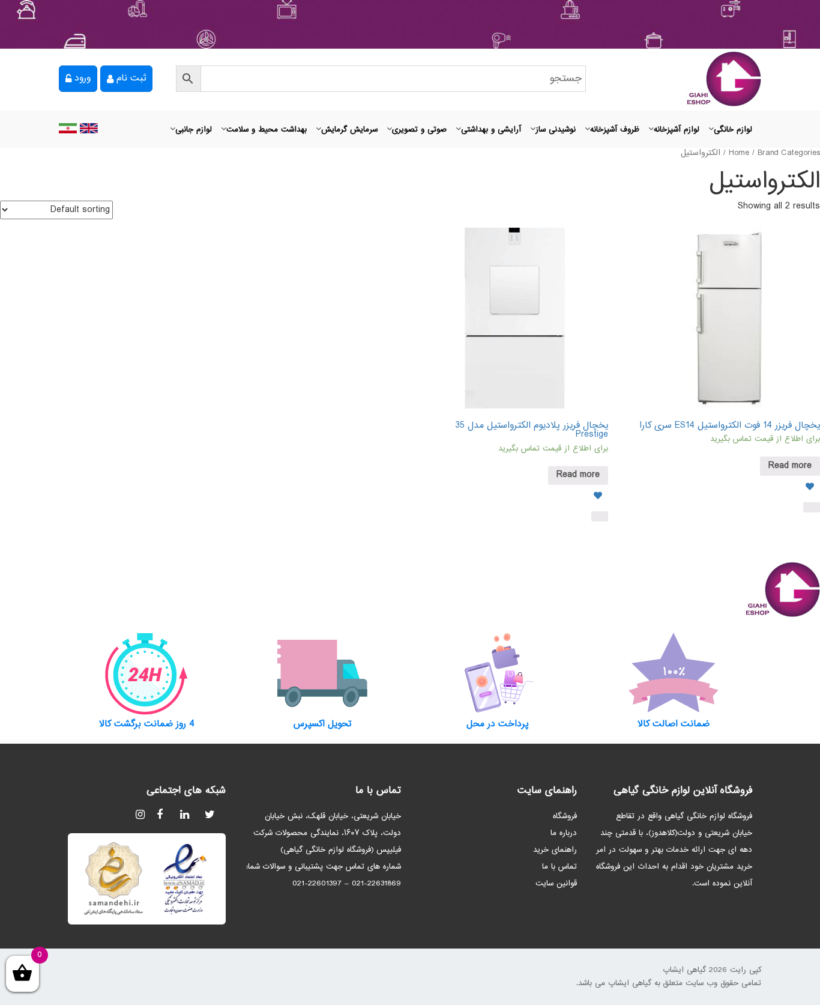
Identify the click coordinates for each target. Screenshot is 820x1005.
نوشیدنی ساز (555, 130)
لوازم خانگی (733, 130)
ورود (82, 78)
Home (739, 153)
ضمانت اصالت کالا (674, 724)
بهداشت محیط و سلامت (266, 130)
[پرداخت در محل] (498, 673)
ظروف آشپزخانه (614, 130)
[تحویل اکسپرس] (323, 673)
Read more (790, 466)
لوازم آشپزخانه (676, 130)
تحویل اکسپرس (322, 724)
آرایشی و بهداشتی (491, 130)
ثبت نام (131, 78)
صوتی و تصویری (419, 130)
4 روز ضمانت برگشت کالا (146, 724)
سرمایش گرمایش (349, 130)
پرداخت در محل (497, 724)
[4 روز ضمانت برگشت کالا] (147, 673)
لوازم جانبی (193, 130)
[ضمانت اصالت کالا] (674, 673)
